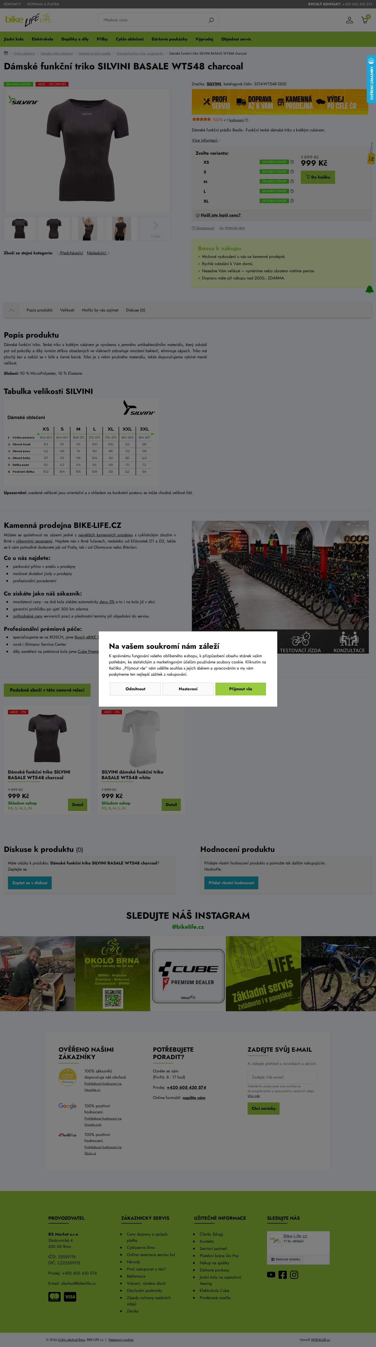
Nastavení (188, 689)
